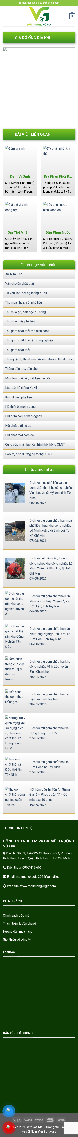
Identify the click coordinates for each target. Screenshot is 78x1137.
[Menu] (5, 16)
